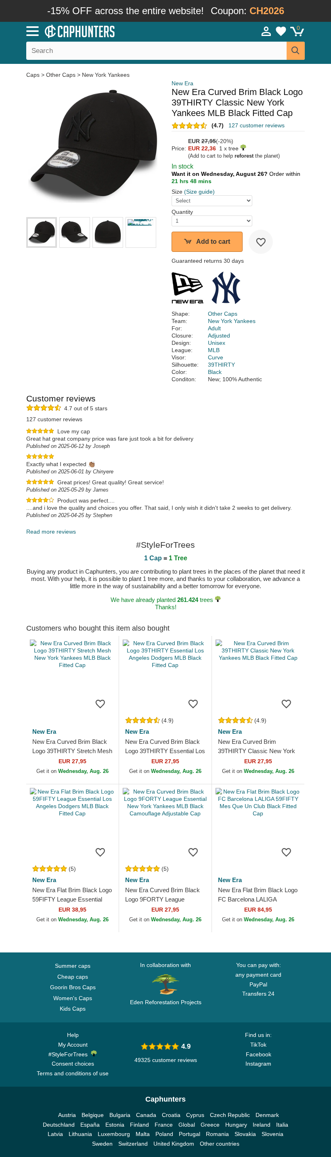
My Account (73, 1044)
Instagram (258, 1063)
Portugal (189, 1134)
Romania (217, 1134)
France (164, 1124)
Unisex (216, 343)
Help (73, 1035)
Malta (143, 1134)
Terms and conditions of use (73, 1073)
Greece (210, 1124)
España (90, 1124)
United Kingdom (173, 1143)
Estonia (114, 1124)
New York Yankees (106, 75)
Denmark (267, 1115)
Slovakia (245, 1134)
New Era (182, 83)
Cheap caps (72, 976)
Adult (214, 328)
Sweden (102, 1143)
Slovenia (272, 1134)
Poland (164, 1134)
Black (215, 372)
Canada (146, 1115)
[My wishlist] (281, 31)
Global (186, 1124)
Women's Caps (72, 998)
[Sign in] (266, 31)
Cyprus (195, 1115)
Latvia (55, 1134)
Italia (282, 1124)
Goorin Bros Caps (73, 987)
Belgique (93, 1115)
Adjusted (219, 335)
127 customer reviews (256, 125)
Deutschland (59, 1124)
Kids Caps (73, 1008)
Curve (215, 357)
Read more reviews (51, 531)
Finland (139, 1124)
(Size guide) (199, 191)
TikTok (258, 1044)
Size (177, 191)
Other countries (219, 1143)
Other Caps (60, 75)
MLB (214, 350)
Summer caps (72, 966)
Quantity (182, 212)
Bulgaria (119, 1115)
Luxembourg (114, 1134)
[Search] (296, 51)
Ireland (261, 1124)
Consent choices (73, 1063)
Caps (33, 75)
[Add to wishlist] (261, 242)
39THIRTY (221, 364)
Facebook (258, 1054)
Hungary (236, 1124)
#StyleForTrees (69, 1054)
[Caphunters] (105, 31)
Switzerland (133, 1143)
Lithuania (80, 1134)
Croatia (171, 1115)
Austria (67, 1115)
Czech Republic (230, 1115)
